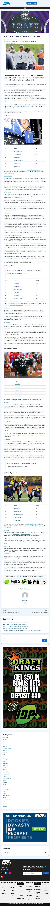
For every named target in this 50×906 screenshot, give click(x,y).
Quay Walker (17, 508)
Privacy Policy (37, 889)
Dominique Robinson (18, 289)
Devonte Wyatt (17, 511)
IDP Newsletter (6, 757)
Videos (4, 802)
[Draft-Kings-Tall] (25, 687)
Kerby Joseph (17, 157)
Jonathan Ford (17, 520)
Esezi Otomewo (18, 396)
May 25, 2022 (23, 466)
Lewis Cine (17, 384)
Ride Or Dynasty (6, 789)
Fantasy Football (7, 748)
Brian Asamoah (18, 390)
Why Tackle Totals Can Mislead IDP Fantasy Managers (15, 628)
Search (4, 638)
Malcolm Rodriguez (18, 160)
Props (4, 780)
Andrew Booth (18, 387)
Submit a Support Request (12, 903)
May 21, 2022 (23, 273)
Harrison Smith (7, 408)
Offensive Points (6, 774)
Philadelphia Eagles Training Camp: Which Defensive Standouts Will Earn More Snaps (22, 630)
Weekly (4, 804)
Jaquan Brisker (17, 286)
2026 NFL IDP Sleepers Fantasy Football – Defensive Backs (16, 622)
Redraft (4, 787)
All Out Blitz (5, 737)
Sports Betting (6, 795)
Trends (4, 797)
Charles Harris (41, 244)
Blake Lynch (8, 451)
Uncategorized (6, 799)
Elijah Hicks (16, 292)
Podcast (5, 776)
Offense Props (6, 772)
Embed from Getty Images (10, 43)
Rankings (5, 782)
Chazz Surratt (16, 451)
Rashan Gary (15, 534)
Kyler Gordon (17, 283)
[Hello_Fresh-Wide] (25, 581)
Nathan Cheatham (5, 869)
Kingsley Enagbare (18, 514)
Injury (4, 761)
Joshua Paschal (17, 154)
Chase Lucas (17, 166)
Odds (4, 767)
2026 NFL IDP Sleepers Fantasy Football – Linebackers (15, 624)
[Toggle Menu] (25, 7)
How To (5, 752)
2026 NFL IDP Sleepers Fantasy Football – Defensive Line (15, 626)
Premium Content (7, 778)
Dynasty (5, 746)
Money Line (5, 765)
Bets (4, 742)
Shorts (4, 793)
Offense (5, 769)
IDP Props (5, 759)
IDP (4, 754)
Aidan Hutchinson (18, 151)
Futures (5, 750)
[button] (29, 3)
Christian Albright (18, 298)
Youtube (5, 806)
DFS (4, 744)
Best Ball (5, 739)
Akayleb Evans (18, 393)
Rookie (4, 791)
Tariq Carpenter (17, 517)
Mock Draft (5, 763)
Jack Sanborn (17, 295)
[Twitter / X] (25, 603)
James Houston (17, 235)
